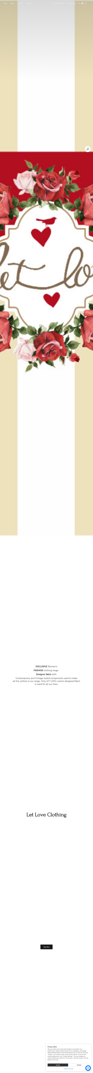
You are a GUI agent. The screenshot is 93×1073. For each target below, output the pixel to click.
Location (20, 3)
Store (5, 3)
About (12, 3)
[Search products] (87, 149)
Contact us (29, 3)
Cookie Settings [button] (68, 1069)
